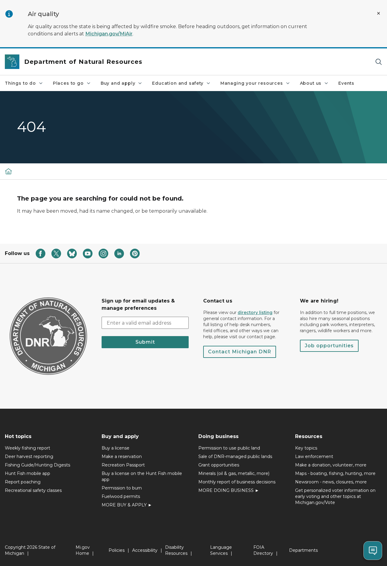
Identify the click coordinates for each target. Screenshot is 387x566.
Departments (303, 550)
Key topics (306, 448)
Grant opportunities (218, 465)
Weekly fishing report (27, 448)
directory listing (255, 312)
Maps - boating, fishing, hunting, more (335, 473)
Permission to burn (122, 488)
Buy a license (115, 448)
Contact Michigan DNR (239, 352)
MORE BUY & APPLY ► (127, 505)
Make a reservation (122, 456)
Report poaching (23, 482)
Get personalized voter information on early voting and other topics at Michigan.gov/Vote (335, 496)
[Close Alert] (378, 13)
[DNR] (8, 171)
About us (311, 83)
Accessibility (145, 550)
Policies (117, 550)
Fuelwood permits (121, 496)
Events (346, 83)
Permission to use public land (229, 448)
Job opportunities (329, 345)
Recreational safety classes (33, 490)
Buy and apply (118, 83)
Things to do (20, 83)
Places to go (68, 83)
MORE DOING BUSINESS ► (228, 490)
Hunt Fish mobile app (27, 473)
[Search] (378, 62)
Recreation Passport (123, 465)
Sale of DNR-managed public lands (235, 456)
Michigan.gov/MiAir (108, 34)
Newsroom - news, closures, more (331, 482)
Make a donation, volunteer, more (330, 465)
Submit (145, 342)
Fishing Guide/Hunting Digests (37, 465)
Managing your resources (251, 83)
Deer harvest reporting (29, 456)
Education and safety (177, 83)
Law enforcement (314, 456)
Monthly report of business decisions (236, 482)
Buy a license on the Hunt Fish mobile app (142, 476)
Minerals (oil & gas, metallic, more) (233, 473)
